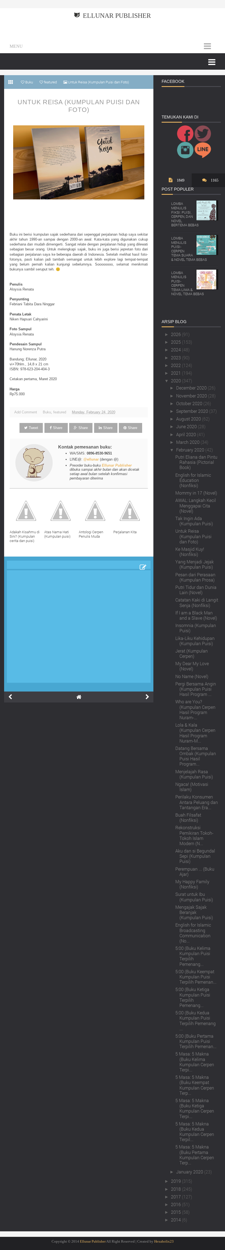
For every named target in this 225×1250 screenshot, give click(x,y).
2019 (176, 1181)
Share (57, 428)
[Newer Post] (10, 697)
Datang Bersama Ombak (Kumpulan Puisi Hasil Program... (195, 756)
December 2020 (192, 388)
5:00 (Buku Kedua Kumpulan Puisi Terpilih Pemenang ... (195, 1020)
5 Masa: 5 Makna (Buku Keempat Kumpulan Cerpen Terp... (194, 1085)
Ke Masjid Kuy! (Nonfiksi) (189, 551)
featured (59, 412)
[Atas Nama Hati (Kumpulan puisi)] (61, 510)
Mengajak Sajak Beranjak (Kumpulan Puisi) (194, 912)
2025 (176, 342)
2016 (176, 1204)
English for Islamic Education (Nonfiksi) (193, 480)
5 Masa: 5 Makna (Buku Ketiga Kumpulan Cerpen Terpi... (194, 1108)
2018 (176, 1189)
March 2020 (188, 442)
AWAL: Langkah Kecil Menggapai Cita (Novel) (195, 505)
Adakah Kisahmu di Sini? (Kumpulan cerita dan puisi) (25, 536)
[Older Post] (147, 697)
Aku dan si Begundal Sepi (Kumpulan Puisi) (195, 856)
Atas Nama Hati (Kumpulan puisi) (57, 534)
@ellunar (91, 459)
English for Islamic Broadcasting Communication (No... (193, 933)
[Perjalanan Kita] (130, 510)
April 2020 (186, 434)
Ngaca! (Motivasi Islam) (191, 786)
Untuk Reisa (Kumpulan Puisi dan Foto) (79, 105)
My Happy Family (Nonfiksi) (192, 884)
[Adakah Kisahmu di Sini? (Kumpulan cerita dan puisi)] (27, 510)
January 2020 (190, 1172)
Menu (16, 46)
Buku (47, 412)
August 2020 (189, 419)
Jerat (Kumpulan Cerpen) (191, 653)
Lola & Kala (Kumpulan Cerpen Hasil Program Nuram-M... (195, 733)
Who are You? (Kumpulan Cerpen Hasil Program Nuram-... (195, 709)
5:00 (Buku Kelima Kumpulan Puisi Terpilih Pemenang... (192, 956)
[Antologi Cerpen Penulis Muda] (96, 510)
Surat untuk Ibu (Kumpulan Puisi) (194, 896)
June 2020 (187, 426)
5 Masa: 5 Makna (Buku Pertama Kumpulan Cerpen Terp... (194, 1155)
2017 (176, 1197)
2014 (176, 1220)
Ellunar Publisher (117, 15)
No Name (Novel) (191, 676)
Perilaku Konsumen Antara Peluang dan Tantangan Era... (196, 802)
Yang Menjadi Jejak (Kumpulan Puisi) (194, 564)
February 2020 (190, 450)
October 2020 (189, 403)
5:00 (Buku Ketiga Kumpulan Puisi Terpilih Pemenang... (192, 997)
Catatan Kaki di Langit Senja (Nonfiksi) (196, 602)
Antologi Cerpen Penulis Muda (91, 534)
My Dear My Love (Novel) (192, 666)
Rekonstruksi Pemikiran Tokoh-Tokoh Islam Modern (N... (194, 835)
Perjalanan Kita (125, 531)
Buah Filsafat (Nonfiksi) (188, 817)
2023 (176, 357)
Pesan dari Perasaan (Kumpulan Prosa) (195, 577)
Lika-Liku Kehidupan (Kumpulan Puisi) (195, 640)
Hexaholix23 (164, 1241)
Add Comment (25, 412)
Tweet (33, 428)
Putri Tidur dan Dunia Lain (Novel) (195, 589)
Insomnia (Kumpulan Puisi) (195, 627)
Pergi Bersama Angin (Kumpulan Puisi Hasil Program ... (195, 689)
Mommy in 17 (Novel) (196, 493)
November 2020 (192, 396)
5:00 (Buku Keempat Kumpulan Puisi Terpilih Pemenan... (195, 977)
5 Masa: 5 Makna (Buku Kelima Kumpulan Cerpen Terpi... (194, 1062)
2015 (176, 1212)
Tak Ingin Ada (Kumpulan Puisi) (194, 520)
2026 (176, 334)
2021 (176, 373)
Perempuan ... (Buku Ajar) (194, 871)
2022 (176, 365)
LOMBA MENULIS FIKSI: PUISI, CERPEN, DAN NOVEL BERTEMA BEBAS (185, 214)
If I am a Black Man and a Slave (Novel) (196, 615)
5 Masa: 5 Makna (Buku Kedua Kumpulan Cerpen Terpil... (194, 1131)
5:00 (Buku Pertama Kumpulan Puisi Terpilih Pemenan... (195, 1041)
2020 (176, 380)
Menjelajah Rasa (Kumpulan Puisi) (194, 774)
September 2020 (192, 411)
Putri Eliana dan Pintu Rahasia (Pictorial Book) (196, 462)
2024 (176, 349)
